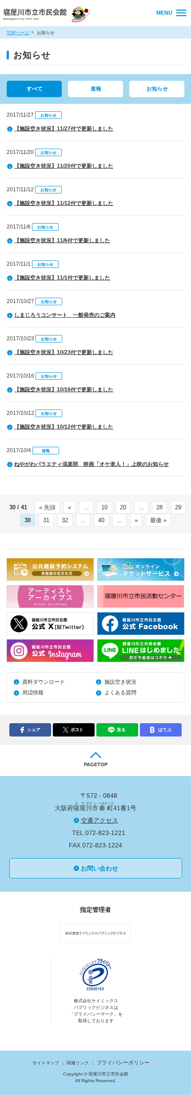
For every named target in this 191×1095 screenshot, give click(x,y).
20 (123, 507)
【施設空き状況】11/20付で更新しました (63, 166)
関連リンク (78, 1062)
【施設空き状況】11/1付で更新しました (62, 278)
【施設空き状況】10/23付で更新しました (63, 352)
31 (46, 520)
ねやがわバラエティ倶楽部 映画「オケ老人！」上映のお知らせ (91, 464)
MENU (164, 13)
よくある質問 (120, 692)
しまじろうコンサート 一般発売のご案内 (64, 315)
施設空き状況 (120, 682)
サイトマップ (45, 1062)
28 (159, 507)
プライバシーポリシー (123, 1063)
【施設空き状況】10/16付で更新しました (63, 389)
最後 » (158, 520)
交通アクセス (99, 820)
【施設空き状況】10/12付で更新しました (63, 427)
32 (65, 520)
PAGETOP (95, 764)
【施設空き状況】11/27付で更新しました (63, 129)
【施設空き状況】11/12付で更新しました (63, 203)
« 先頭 (47, 507)
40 (101, 520)
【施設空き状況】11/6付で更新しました (62, 240)
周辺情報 (33, 692)
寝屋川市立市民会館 (48, 15)
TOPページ (18, 32)
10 (104, 507)
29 (178, 507)
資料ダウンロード (43, 682)
